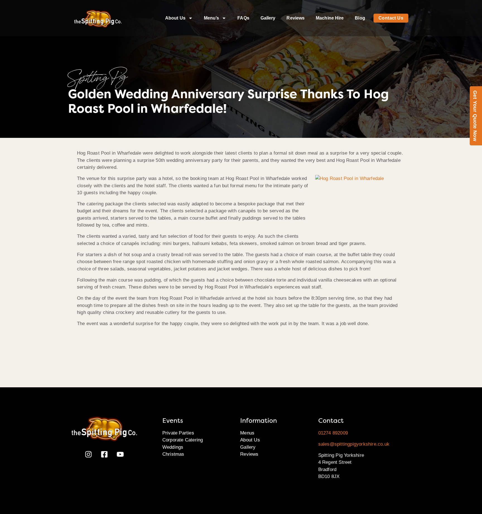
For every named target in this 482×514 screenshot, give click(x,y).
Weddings (173, 447)
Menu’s (211, 18)
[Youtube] (120, 454)
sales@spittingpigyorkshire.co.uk (353, 444)
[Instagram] (88, 454)
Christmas (173, 454)
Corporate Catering (182, 440)
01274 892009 (333, 433)
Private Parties (178, 433)
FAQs (243, 18)
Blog (360, 18)
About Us (175, 18)
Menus (247, 433)
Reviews (295, 18)
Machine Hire (330, 18)
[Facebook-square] (104, 454)
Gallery (268, 18)
